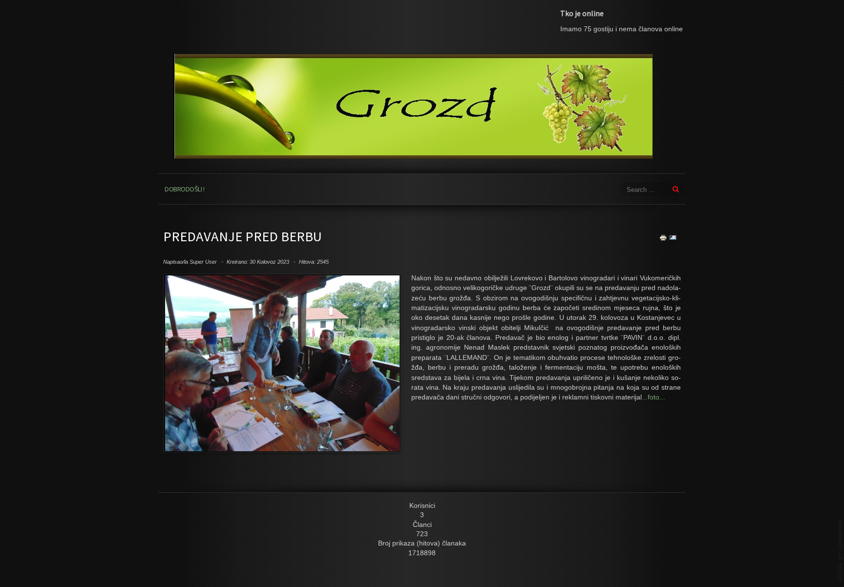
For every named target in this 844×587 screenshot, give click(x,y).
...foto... (653, 397)
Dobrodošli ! (184, 189)
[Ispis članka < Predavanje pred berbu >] (663, 237)
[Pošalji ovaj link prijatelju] (673, 237)
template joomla (840, 550)
